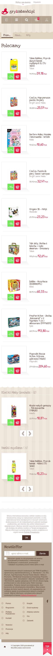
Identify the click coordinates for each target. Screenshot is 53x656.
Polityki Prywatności (31, 532)
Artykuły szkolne (33, 612)
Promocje (8, 35)
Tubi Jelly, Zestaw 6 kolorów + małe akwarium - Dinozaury (39, 246)
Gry (28, 616)
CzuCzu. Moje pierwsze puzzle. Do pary (39, 98)
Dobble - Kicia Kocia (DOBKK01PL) (38, 282)
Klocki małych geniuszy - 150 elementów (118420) (40, 408)
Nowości (19, 35)
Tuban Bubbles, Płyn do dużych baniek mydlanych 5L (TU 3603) (39, 62)
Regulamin (37, 2)
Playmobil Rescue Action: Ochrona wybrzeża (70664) (37, 356)
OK (26, 537)
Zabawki (30, 621)
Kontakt (8, 618)
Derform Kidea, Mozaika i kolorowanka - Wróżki (40, 135)
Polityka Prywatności (10, 613)
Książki (29, 603)
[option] (26, 412)
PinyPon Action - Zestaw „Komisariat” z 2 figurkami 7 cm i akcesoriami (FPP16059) (40, 320)
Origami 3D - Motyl (38, 209)
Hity (28, 35)
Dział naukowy (32, 608)
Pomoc (8, 603)
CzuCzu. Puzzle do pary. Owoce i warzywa (39, 172)
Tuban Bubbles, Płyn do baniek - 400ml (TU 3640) (39, 463)
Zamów (42, 553)
